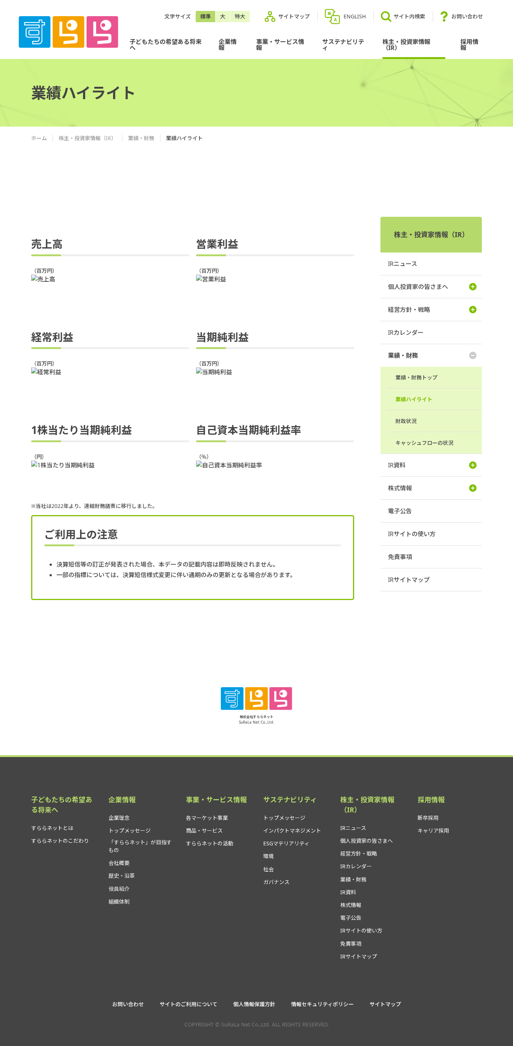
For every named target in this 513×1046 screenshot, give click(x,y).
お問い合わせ (467, 16)
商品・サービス (204, 830)
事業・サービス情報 (280, 45)
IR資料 (397, 465)
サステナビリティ (343, 45)
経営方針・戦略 (409, 309)
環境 (268, 856)
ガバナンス (276, 882)
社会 (268, 869)
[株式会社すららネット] (68, 32)
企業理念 (119, 817)
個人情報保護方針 (254, 1004)
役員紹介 (119, 888)
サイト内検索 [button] (409, 16)
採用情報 (469, 45)
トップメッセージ (130, 830)
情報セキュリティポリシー (322, 1004)
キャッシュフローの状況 (424, 442)
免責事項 (400, 557)
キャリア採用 (433, 830)
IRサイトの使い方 (412, 534)
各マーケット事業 (207, 817)
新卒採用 (428, 817)
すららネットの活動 (209, 843)
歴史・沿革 (122, 875)
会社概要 (119, 862)
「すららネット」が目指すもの (140, 846)
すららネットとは (52, 827)
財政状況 (405, 421)
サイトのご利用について (188, 1004)
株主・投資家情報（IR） (406, 45)
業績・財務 (141, 138)
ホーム (39, 138)
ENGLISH (355, 16)
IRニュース (402, 264)
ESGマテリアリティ (286, 843)
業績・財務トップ (416, 377)
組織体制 (119, 901)
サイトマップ (294, 16)
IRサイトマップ (409, 580)
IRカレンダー (406, 332)
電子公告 (400, 511)
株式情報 (400, 488)
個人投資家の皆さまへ (418, 287)
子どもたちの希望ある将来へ (166, 45)
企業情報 (228, 45)
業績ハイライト (413, 399)
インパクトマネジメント (292, 830)
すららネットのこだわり (60, 840)
